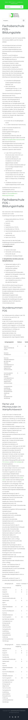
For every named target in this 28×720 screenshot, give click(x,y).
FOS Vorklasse (18, 462)
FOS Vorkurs (5, 462)
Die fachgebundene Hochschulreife (14, 139)
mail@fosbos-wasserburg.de (17, 3)
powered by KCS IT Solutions (18, 710)
